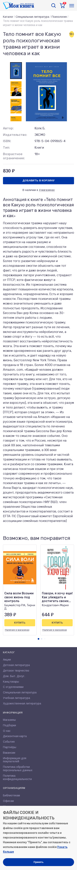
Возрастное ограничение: (14, 156)
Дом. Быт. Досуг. (14, 676)
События (9, 741)
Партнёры (9, 747)
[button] (38, 639)
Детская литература (16, 665)
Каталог (8, 16)
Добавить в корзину (38, 180)
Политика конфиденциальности (17, 777)
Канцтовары (11, 681)
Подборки (9, 725)
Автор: (8, 128)
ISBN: (7, 141)
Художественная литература (22, 703)
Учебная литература (16, 698)
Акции (7, 659)
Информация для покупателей (14, 760)
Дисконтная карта (15, 736)
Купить (19, 622)
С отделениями (13, 686)
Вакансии (9, 752)
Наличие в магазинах (17, 630)
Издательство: (15, 135)
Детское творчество (16, 670)
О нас (6, 730)
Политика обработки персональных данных (17, 768)
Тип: (6, 147)
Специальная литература (32, 16)
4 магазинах (47, 190)
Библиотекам (11, 795)
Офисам (8, 800)
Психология (59, 16)
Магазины (9, 719)
